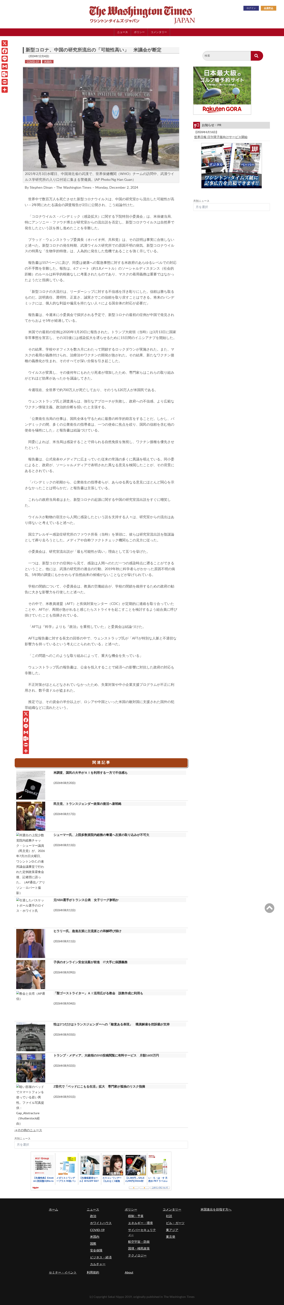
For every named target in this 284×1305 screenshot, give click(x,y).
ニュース (122, 32)
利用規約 (93, 1272)
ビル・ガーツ (175, 1223)
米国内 (48, 61)
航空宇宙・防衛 (139, 1241)
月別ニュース (22, 1138)
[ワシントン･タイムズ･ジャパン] (122, 14)
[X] (101, 714)
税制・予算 (136, 1216)
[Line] (101, 726)
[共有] (101, 751)
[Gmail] (101, 732)
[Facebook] (101, 720)
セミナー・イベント (63, 1272)
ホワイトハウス (101, 1223)
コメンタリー (159, 32)
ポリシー (139, 32)
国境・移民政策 (139, 1248)
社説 (169, 1216)
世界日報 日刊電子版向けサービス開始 (220, 137)
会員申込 (268, 8)
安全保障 (96, 1250)
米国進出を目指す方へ (216, 1209)
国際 (93, 1243)
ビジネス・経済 (101, 1257)
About (129, 1272)
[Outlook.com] (101, 738)
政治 (93, 1216)
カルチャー (97, 1264)
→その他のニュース (28, 1130)
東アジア (172, 1230)
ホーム (53, 1209)
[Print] (101, 745)
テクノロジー (137, 1255)
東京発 (170, 1236)
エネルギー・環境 (140, 1223)
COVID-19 (33, 61)
